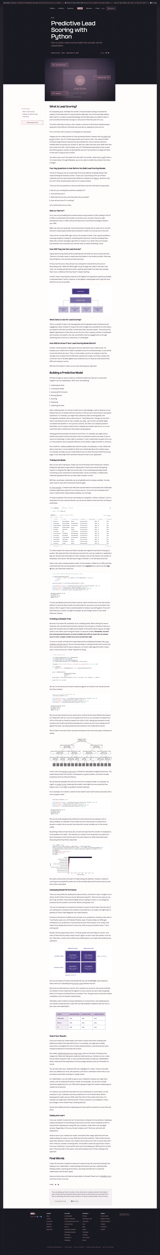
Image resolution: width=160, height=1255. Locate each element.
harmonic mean (77, 983)
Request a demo (105, 1218)
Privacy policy (68, 1247)
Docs (84, 1224)
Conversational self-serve (72, 1221)
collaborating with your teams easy (70, 1053)
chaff (103, 157)
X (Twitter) (103, 1226)
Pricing (97, 8)
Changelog (67, 1240)
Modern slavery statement (93, 1247)
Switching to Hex (87, 1218)
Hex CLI (67, 1226)
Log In (103, 8)
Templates (85, 1232)
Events (84, 1229)
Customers (49, 1221)
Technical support (105, 1221)
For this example (55, 488)
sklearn (96, 178)
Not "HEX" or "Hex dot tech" (107, 3)
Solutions (61, 8)
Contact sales (104, 1216)
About (48, 1216)
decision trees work (69, 772)
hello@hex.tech (105, 1176)
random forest (61, 784)
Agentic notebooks (70, 1218)
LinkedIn (103, 1224)
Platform (52, 8)
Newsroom (49, 1229)
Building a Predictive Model (30, 114)
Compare (85, 1235)
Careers (48, 1218)
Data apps (67, 1235)
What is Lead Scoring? (29, 111)
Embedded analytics (70, 1232)
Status (84, 1240)
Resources (89, 8)
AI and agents (68, 1216)
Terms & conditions (79, 1247)
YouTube (103, 1229)
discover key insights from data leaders (64, 3)
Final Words (26, 116)
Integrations (68, 1237)
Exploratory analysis (70, 1229)
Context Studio (69, 1224)
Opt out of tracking (108, 1247)
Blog (52, 17)
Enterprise (70, 8)
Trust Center (86, 1237)
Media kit (49, 1226)
